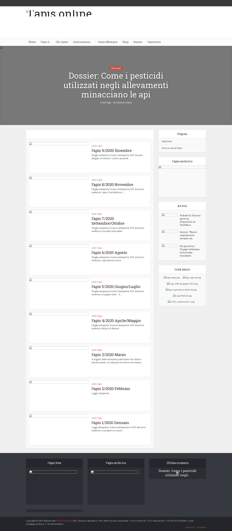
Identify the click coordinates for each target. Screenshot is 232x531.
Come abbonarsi (108, 42)
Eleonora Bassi (124, 102)
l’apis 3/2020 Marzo (109, 354)
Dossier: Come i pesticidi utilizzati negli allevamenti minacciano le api (116, 85)
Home (32, 42)
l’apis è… (46, 42)
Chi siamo (62, 42)
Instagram (201, 527)
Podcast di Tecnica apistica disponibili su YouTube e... (190, 220)
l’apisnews (154, 42)
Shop (125, 42)
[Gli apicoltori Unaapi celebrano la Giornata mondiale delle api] (171, 249)
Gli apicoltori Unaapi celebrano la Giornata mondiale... (190, 251)
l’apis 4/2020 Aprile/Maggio (116, 320)
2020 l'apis (116, 68)
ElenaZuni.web (63, 520)
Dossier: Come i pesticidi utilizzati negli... (177, 473)
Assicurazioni (81, 42)
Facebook (190, 527)
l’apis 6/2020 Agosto (109, 252)
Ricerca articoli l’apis (172, 148)
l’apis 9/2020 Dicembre (112, 150)
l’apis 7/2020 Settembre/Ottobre (108, 221)
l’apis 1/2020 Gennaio (110, 422)
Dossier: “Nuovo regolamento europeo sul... (188, 235)
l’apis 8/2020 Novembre (112, 184)
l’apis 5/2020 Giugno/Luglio (116, 286)
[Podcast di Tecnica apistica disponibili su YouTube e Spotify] (171, 218)
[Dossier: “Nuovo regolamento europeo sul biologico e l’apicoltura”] (171, 235)
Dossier (138, 42)
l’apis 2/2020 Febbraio (111, 388)
